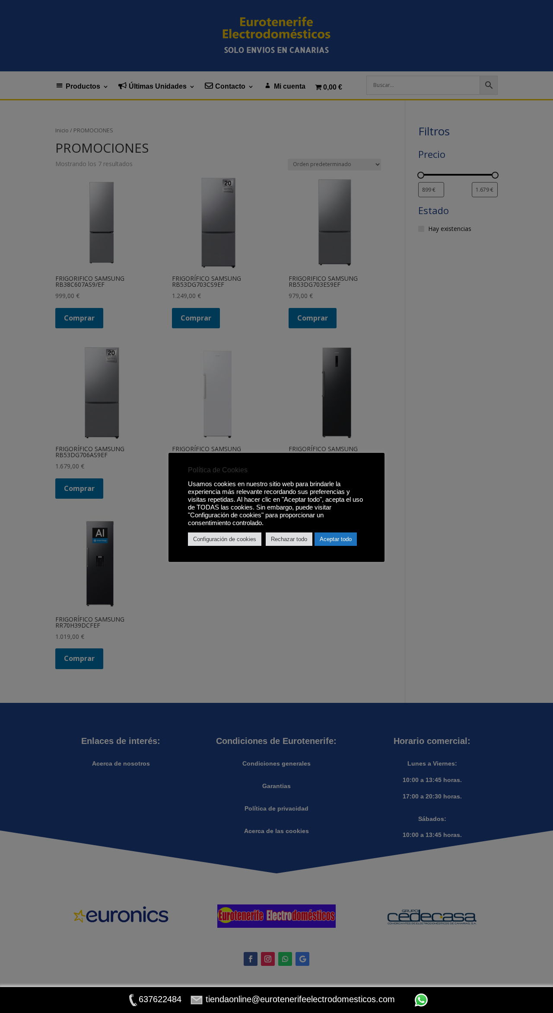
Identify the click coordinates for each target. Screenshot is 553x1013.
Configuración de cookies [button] (224, 539)
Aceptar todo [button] (336, 539)
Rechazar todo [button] (289, 539)
